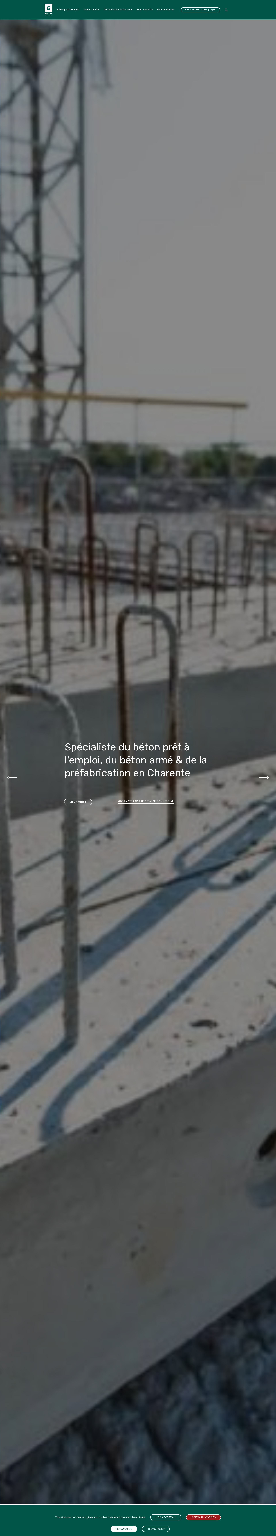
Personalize (124, 1529)
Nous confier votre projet (200, 10)
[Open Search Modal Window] (226, 9)
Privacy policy (156, 1529)
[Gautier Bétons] (48, 9)
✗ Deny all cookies (203, 1517)
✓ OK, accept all (165, 1517)
